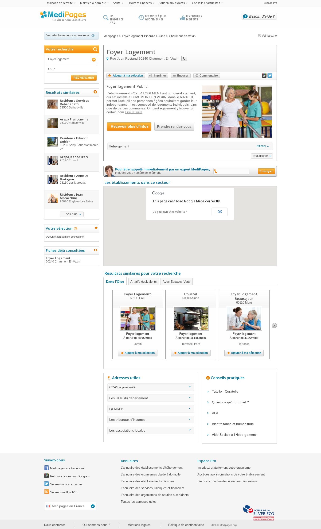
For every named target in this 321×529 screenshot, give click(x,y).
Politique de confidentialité (186, 525)
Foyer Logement (63, 259)
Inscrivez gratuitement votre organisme (224, 467)
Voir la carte (269, 35)
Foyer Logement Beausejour (244, 296)
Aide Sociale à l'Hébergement (234, 434)
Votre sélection (61, 228)
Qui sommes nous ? (96, 525)
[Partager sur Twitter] (269, 76)
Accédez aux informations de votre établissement (231, 474)
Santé (117, 3)
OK (220, 212)
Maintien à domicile (93, 3)
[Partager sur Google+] (264, 76)
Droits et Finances (140, 3)
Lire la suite (133, 112)
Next (274, 325)
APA (215, 413)
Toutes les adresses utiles (139, 501)
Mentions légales (139, 525)
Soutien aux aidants (172, 3)
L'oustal (190, 294)
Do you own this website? (170, 211)
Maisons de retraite (60, 3)
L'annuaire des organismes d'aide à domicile (150, 474)
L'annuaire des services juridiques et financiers (152, 488)
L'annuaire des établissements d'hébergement (152, 467)
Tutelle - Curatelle (225, 391)
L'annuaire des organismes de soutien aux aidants (155, 495)
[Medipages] (63, 17)
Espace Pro (270, 2)
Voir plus (71, 214)
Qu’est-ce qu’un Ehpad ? (230, 402)
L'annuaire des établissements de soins (147, 481)
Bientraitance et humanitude (233, 424)
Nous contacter (54, 525)
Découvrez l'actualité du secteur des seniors (227, 481)
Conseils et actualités (206, 3)
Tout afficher (260, 156)
